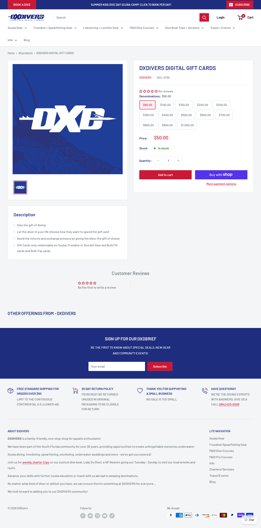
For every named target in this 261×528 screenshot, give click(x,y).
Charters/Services (221, 469)
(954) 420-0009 (229, 404)
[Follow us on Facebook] (83, 515)
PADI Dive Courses (142, 27)
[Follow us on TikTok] (112, 515)
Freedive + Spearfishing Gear (53, 27)
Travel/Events (219, 475)
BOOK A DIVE (21, 4)
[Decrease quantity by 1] (158, 160)
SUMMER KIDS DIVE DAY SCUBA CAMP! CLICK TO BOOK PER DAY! (131, 4)
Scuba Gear (15, 27)
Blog (27, 40)
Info (10, 40)
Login (221, 17)
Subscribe (160, 366)
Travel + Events (220, 27)
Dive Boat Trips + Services (182, 27)
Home (11, 53)
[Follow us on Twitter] (90, 515)
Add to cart (165, 174)
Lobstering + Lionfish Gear (101, 27)
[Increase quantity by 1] (178, 160)
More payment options (221, 183)
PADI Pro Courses (221, 457)
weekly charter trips (35, 462)
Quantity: (145, 160)
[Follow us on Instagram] (97, 515)
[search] (126, 17)
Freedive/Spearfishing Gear (228, 444)
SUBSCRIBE (242, 4)
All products (26, 53)
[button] (148, 91)
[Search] (204, 17)
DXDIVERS (145, 77)
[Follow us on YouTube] (104, 515)
